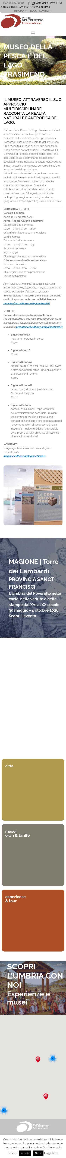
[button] (33, 32)
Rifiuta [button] (38, 1153)
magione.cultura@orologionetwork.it (24, 456)
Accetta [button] (25, 1153)
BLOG (33, 10)
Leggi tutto (51, 1153)
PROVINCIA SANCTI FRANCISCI (32, 583)
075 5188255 (43, 7)
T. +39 (32, 7)
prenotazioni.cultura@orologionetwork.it (27, 303)
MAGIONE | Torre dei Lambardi (34, 566)
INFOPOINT (21, 10)
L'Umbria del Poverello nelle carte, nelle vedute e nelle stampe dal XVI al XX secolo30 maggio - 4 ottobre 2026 (35, 601)
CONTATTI (45, 10)
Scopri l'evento (22, 616)
